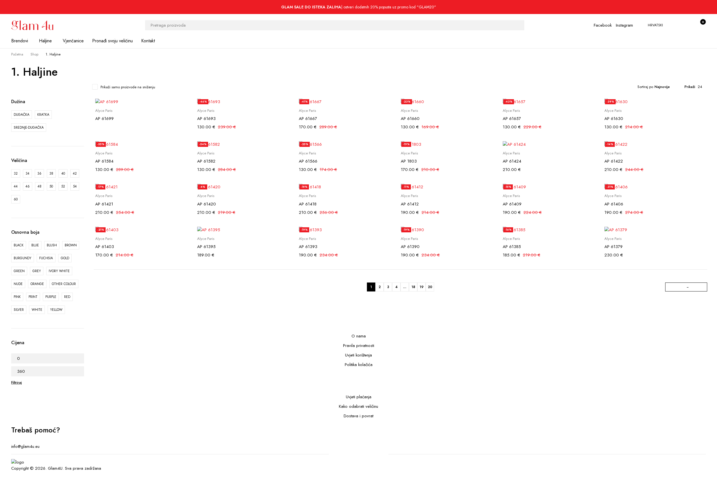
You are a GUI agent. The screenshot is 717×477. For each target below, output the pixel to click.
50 (51, 186)
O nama (358, 336)
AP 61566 (308, 161)
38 (51, 173)
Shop (34, 54)
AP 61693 (206, 118)
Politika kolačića (359, 365)
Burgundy (22, 258)
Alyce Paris (103, 110)
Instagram (624, 25)
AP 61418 (307, 204)
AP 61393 (308, 247)
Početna (17, 54)
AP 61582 (206, 161)
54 (75, 186)
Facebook (603, 25)
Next (686, 287)
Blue (35, 245)
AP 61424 (512, 161)
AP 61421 (104, 204)
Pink (17, 296)
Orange (37, 283)
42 (75, 173)
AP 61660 (410, 118)
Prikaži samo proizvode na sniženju (128, 87)
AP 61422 (613, 161)
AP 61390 (410, 247)
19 (421, 287)
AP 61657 (512, 118)
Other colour (64, 283)
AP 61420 (206, 204)
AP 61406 (613, 204)
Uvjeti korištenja (358, 355)
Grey (36, 271)
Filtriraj (16, 382)
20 (430, 287)
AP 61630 (613, 118)
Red (67, 296)
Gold (65, 258)
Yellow (56, 309)
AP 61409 (512, 204)
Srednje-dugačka (29, 127)
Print (33, 296)
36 (39, 173)
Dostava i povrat (358, 416)
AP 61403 (104, 247)
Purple (50, 296)
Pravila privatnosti (358, 345)
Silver (19, 309)
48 (39, 186)
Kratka (43, 114)
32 (16, 173)
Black (19, 245)
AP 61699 (104, 118)
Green (19, 271)
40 (63, 173)
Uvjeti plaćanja (358, 397)
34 (27, 173)
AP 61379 (613, 247)
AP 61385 (512, 247)
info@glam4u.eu (25, 446)
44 (16, 186)
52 (63, 186)
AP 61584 (104, 161)
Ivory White (59, 271)
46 (27, 186)
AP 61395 (206, 247)
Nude (18, 283)
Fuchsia (46, 258)
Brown (71, 245)
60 (16, 199)
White (37, 309)
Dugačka (21, 114)
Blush (52, 245)
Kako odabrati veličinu (358, 406)
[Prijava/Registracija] (688, 25)
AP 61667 (308, 118)
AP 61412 (410, 204)
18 (413, 287)
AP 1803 (409, 161)
